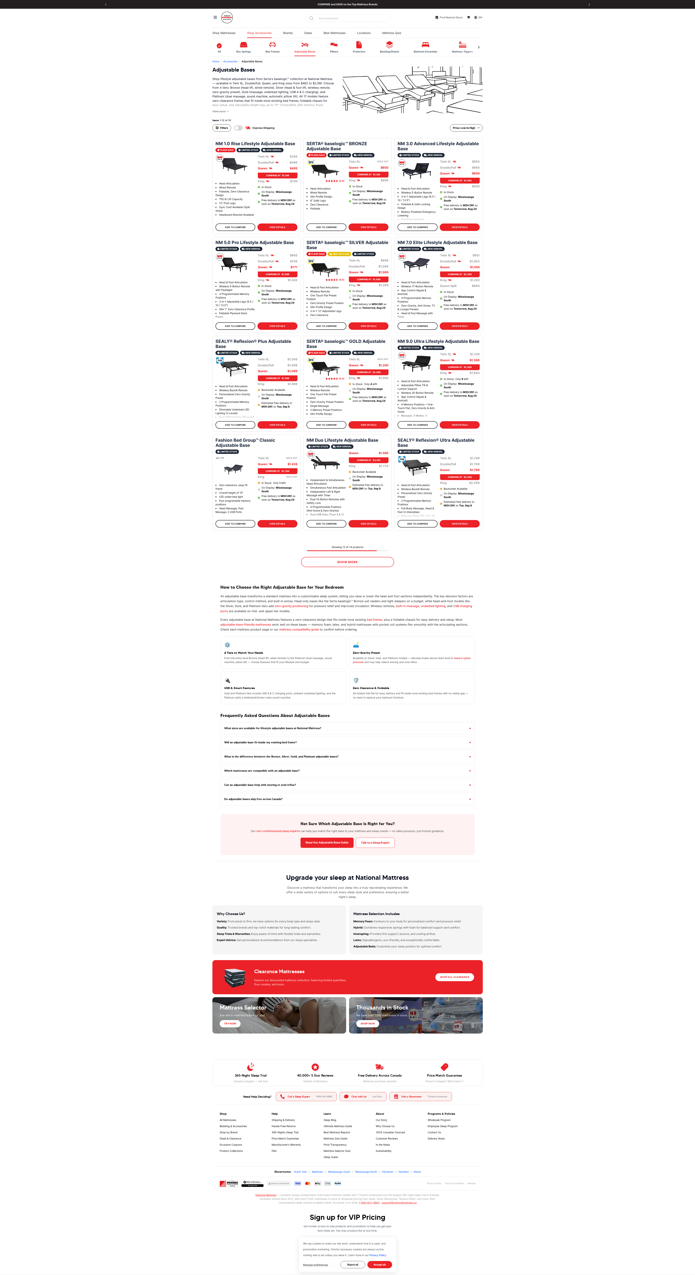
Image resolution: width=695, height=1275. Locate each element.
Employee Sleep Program (443, 1126)
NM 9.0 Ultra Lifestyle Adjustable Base (438, 341)
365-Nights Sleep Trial (285, 1132)
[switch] (238, 127)
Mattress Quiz (391, 33)
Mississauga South (339, 1171)
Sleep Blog (330, 1119)
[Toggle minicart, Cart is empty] (468, 17)
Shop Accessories (259, 33)
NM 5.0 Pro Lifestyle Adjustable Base (254, 242)
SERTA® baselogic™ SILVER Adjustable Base (347, 245)
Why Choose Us (385, 1126)
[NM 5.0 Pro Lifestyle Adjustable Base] (234, 265)
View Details (277, 227)
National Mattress (265, 1195)
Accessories (230, 61)
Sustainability (384, 1150)
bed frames (374, 619)
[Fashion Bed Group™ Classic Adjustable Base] (234, 467)
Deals (308, 33)
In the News (383, 1144)
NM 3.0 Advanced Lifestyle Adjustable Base (438, 146)
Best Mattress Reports (337, 1132)
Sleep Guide (331, 1157)
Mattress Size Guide (335, 1138)
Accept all (380, 1264)
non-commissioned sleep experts (278, 831)
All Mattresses (228, 1119)
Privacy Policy (377, 1255)
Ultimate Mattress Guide (338, 1126)
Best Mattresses (335, 33)
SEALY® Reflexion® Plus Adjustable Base (253, 344)
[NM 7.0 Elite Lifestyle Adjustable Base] (416, 265)
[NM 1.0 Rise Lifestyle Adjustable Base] (234, 166)
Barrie (417, 1171)
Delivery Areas (436, 1138)
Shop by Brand (228, 1132)
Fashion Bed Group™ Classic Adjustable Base (245, 443)
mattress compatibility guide (299, 629)
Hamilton (403, 1171)
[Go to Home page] (227, 17)
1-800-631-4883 (369, 1202)
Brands (288, 33)
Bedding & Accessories (233, 1126)
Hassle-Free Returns (284, 1126)
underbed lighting (433, 606)
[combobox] (347, 18)
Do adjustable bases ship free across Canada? (253, 799)
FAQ (274, 1150)
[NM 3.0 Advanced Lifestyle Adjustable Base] (416, 171)
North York (300, 1171)
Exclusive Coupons (231, 1144)
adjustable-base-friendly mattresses (245, 624)
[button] (105, 4)
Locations (364, 33)
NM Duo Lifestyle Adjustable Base (342, 440)
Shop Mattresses (223, 33)
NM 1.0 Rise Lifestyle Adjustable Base (255, 143)
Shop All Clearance (454, 977)
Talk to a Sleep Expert (375, 842)
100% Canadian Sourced (390, 1132)
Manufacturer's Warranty (286, 1144)
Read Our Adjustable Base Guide (327, 842)
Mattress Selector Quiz (337, 1150)
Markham (317, 1171)
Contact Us (434, 1132)
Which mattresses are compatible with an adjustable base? (262, 770)
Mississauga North (366, 1171)
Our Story (381, 1119)
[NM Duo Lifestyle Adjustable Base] (325, 462)
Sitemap (471, 1183)
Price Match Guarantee (285, 1138)
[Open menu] (215, 17)
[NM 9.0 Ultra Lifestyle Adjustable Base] (416, 363)
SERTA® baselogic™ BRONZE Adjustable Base (337, 146)
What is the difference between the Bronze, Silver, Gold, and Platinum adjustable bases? (281, 756)
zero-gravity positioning (291, 606)
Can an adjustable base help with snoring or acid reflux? (260, 785)
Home (215, 61)
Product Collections (231, 1150)
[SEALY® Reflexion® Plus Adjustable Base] (234, 368)
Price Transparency (335, 1144)
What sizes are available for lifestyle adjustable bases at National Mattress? (272, 728)
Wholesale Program (439, 1119)
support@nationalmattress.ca (399, 1202)
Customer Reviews (387, 1138)
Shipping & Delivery (283, 1119)
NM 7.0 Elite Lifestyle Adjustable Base (438, 242)
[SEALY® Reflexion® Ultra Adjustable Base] (416, 467)
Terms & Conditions (454, 1183)
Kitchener (387, 1171)
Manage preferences (315, 1264)
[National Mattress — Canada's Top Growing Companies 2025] (229, 1183)
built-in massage (407, 606)
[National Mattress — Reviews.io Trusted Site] (252, 1183)
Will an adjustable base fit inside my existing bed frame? (260, 742)
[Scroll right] (479, 47)
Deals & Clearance (230, 1138)
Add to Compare (235, 227)
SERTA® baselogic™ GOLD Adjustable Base (346, 344)
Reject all (352, 1264)
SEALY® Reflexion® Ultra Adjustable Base (436, 443)
